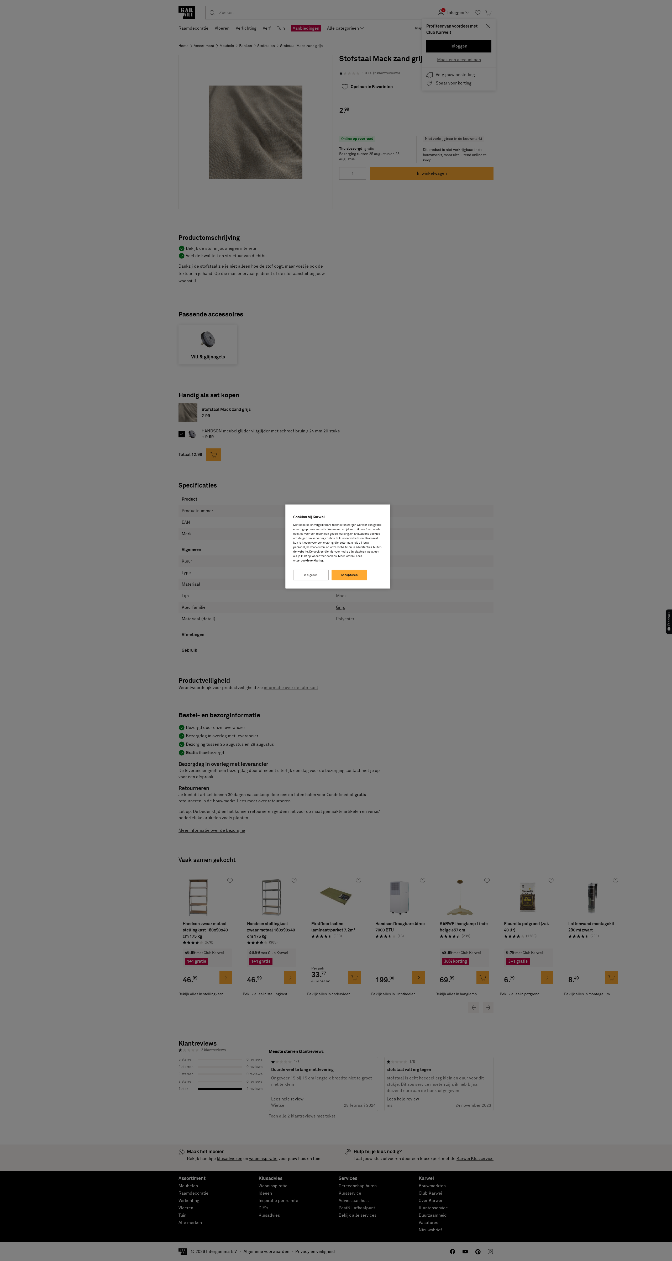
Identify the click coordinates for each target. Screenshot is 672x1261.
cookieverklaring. (312, 560)
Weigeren (311, 575)
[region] (337, 546)
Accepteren (349, 575)
